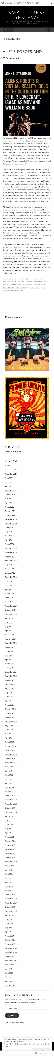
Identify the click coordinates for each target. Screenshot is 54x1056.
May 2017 (8, 627)
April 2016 (8, 660)
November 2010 (11, 903)
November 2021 (11, 490)
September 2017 (11, 614)
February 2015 (10, 709)
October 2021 (10, 495)
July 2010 (8, 919)
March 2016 (9, 664)
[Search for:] (48, 30)
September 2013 (11, 763)
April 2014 (8, 738)
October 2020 (10, 528)
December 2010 (11, 899)
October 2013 (10, 759)
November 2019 (11, 552)
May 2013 (8, 779)
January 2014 (10, 750)
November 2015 (11, 676)
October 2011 (10, 858)
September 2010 (11, 911)
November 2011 (10, 853)
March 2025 (9, 466)
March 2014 (9, 742)
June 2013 (9, 775)
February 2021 (10, 511)
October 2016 (10, 647)
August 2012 (9, 816)
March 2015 (9, 705)
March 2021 (9, 507)
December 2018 (11, 577)
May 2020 (8, 536)
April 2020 (8, 540)
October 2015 (10, 680)
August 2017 (9, 618)
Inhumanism (38, 282)
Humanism (29, 282)
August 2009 (9, 965)
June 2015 (9, 697)
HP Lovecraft (19, 282)
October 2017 (10, 610)
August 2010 (9, 915)
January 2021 (10, 515)
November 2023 (11, 474)
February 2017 (10, 639)
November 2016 (11, 643)
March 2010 (9, 936)
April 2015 (8, 701)
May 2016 (8, 655)
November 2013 (11, 754)
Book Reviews (15, 279)
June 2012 (9, 825)
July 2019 (8, 565)
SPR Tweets (12, 446)
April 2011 (8, 882)
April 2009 (8, 981)
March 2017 (9, 635)
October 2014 (10, 717)
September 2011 (11, 862)
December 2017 (11, 602)
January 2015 (10, 713)
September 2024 (11, 470)
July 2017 (8, 622)
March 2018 (9, 594)
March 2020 (9, 544)
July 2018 (8, 581)
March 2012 (9, 837)
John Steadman (15, 285)
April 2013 (8, 783)
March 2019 (9, 569)
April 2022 (8, 486)
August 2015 (9, 688)
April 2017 (8, 631)
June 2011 (9, 874)
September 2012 (11, 812)
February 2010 (10, 940)
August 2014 (9, 726)
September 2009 (11, 961)
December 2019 (11, 548)
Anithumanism (8, 282)
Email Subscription (18, 995)
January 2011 (10, 895)
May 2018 (8, 585)
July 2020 (8, 532)
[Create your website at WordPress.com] (27, 3)
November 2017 (11, 606)
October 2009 (10, 957)
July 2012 (8, 820)
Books (24, 279)
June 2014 (9, 730)
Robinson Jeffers (39, 285)
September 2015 (11, 684)
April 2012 (8, 833)
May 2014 (8, 734)
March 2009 (9, 985)
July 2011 (8, 870)
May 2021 (8, 499)
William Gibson (20, 287)
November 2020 (11, 523)
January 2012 (10, 845)
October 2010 (10, 907)
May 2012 (8, 829)
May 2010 (8, 928)
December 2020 (11, 519)
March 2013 (9, 787)
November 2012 (11, 804)
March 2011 (9, 886)
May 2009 (8, 977)
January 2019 (10, 573)
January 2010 (10, 944)
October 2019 (10, 556)
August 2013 (9, 767)
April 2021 (8, 503)
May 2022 (8, 482)
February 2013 (10, 792)
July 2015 (8, 693)
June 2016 (9, 651)
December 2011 (10, 849)
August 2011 (9, 866)
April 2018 (8, 589)
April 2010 (8, 932)
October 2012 (10, 808)
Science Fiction (8, 287)
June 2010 (9, 924)
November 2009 (11, 952)
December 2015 (11, 672)
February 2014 (10, 746)
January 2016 (10, 668)
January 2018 (10, 598)
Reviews (30, 279)
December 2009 (11, 948)
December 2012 (11, 800)
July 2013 (8, 771)
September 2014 (11, 721)
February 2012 (10, 841)
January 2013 (10, 796)
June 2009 (9, 973)
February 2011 (10, 891)
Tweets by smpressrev (13, 451)
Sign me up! (12, 1016)
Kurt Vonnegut (27, 285)
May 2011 (8, 878)
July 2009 (8, 969)
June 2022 (9, 478)
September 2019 (11, 561)
